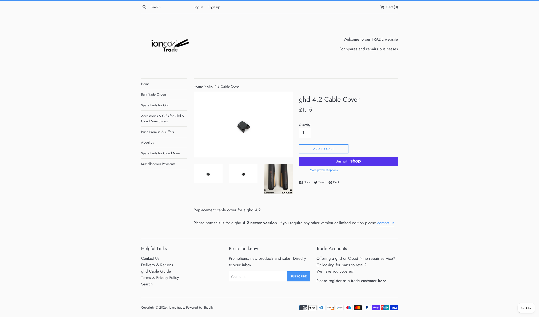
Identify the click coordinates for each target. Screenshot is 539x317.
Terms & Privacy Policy (160, 277)
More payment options (324, 170)
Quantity (304, 125)
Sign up (214, 6)
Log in (198, 6)
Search (147, 284)
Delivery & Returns (157, 265)
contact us (385, 223)
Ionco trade (176, 307)
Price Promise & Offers (157, 131)
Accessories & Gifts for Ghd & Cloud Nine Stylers (162, 118)
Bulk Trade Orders (153, 94)
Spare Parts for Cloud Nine (160, 153)
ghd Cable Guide (156, 271)
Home (145, 83)
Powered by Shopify (199, 307)
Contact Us (150, 258)
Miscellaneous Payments (158, 163)
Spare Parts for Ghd (155, 105)
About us (147, 142)
